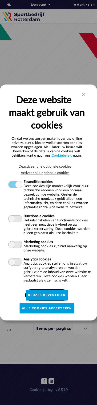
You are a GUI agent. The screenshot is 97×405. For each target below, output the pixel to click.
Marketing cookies (38, 242)
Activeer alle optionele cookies (45, 173)
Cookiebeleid (62, 155)
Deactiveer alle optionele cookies (45, 166)
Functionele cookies (39, 216)
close (83, 94)
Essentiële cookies (38, 182)
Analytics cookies (37, 259)
